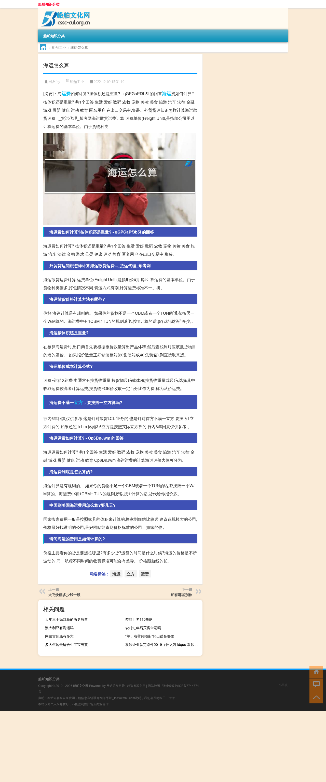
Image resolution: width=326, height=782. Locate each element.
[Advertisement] (153, 746)
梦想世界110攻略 (139, 619)
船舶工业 (59, 47)
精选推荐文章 (136, 685)
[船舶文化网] (65, 9)
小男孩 (283, 685)
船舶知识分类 (49, 4)
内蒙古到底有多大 (59, 636)
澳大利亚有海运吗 (59, 627)
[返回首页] (315, 671)
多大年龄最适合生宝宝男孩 (66, 644)
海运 (166, 93)
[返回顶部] (315, 697)
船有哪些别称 (181, 594)
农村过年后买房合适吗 (143, 627)
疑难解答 (168, 685)
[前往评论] (315, 684)
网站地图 (154, 685)
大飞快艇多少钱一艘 (64, 594)
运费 (66, 93)
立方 (78, 402)
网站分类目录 (115, 685)
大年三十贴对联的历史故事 (66, 619)
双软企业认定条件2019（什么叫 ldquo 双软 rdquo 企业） (163, 644)
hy (58, 82)
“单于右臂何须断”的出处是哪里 (149, 636)
